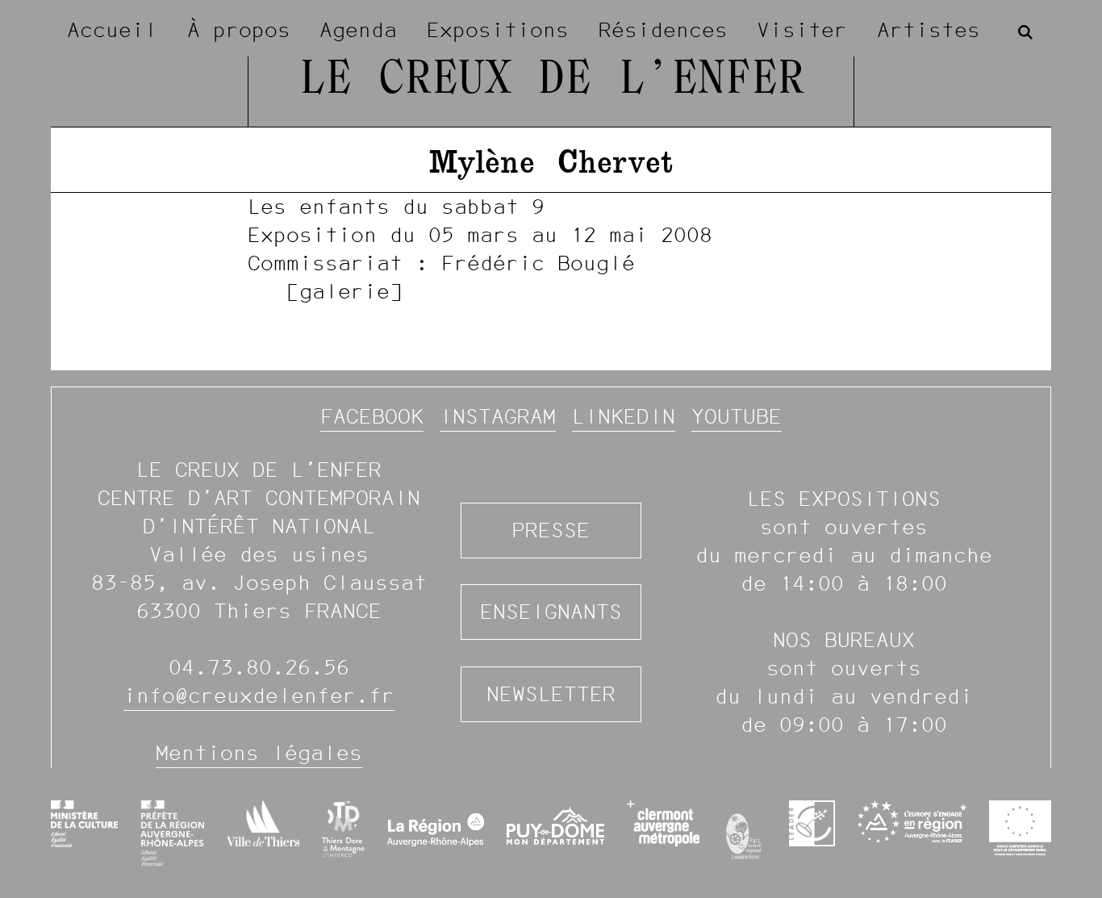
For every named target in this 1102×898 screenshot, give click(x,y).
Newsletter (551, 694)
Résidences (663, 30)
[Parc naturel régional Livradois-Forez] (744, 833)
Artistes (928, 30)
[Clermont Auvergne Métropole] (663, 823)
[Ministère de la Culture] (84, 823)
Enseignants (551, 611)
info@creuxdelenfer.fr (258, 695)
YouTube (736, 416)
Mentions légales (259, 753)
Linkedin (623, 416)
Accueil (112, 30)
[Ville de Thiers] (263, 823)
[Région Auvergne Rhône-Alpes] (436, 833)
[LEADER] (812, 823)
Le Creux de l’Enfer (551, 80)
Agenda (358, 30)
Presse (551, 530)
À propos (238, 30)
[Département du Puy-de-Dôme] (555, 832)
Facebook (372, 416)
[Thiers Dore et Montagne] (343, 829)
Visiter (802, 30)
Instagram (498, 416)
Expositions (498, 30)
